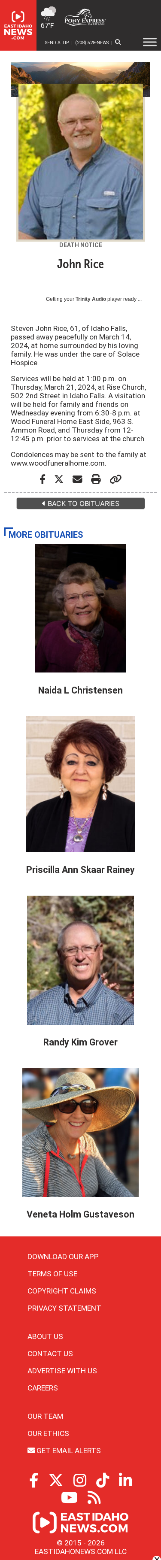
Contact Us (50, 1353)
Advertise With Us (62, 1370)
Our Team (45, 1416)
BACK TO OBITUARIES (82, 503)
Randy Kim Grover (80, 1042)
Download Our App (63, 1256)
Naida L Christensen (80, 690)
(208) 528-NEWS (92, 42)
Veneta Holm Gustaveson (80, 1214)
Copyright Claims (61, 1291)
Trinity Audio (91, 299)
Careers (42, 1388)
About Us (45, 1336)
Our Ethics (48, 1433)
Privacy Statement (64, 1308)
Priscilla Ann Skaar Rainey (80, 869)
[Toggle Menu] (150, 42)
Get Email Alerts (68, 1450)
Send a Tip (57, 42)
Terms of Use (52, 1273)
